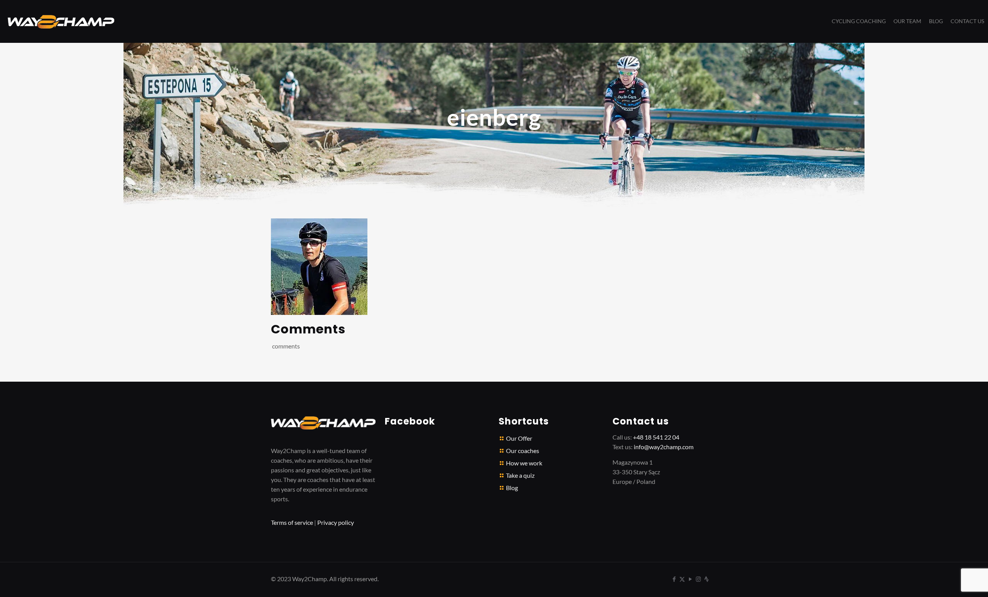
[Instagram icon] (698, 578)
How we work (524, 463)
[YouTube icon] (690, 578)
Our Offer (519, 438)
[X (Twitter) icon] (682, 578)
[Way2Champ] (61, 21)
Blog (512, 487)
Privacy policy (335, 522)
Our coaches (522, 450)
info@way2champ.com (664, 446)
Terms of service (292, 522)
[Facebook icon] (674, 578)
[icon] (706, 578)
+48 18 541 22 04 (656, 437)
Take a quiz (520, 475)
